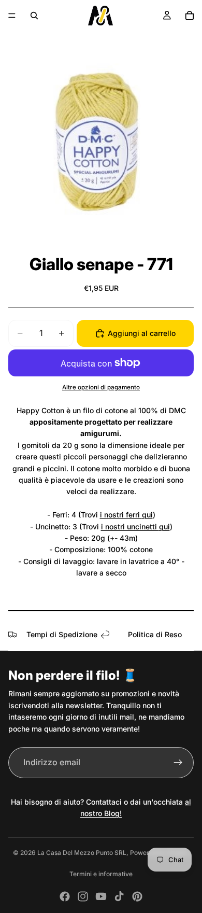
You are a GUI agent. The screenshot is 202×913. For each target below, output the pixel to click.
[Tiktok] (119, 896)
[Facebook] (65, 896)
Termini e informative (101, 874)
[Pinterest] (137, 896)
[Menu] (12, 15)
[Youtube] (101, 896)
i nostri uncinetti (130, 526)
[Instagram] (83, 896)
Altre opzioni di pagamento (101, 387)
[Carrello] (189, 15)
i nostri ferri (121, 514)
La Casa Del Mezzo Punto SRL (81, 852)
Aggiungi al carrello (142, 333)
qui (147, 514)
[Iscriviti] (178, 763)
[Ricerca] (34, 15)
